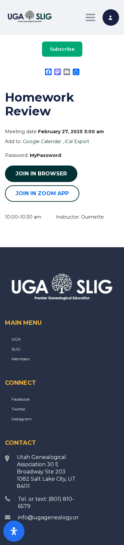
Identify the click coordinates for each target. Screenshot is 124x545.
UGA (16, 339)
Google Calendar (42, 141)
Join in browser (41, 173)
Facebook (21, 399)
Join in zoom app (42, 193)
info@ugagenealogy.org (50, 517)
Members (20, 358)
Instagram (22, 418)
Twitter (18, 409)
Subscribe (62, 49)
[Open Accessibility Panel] (13, 531)
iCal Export (77, 141)
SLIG (16, 349)
